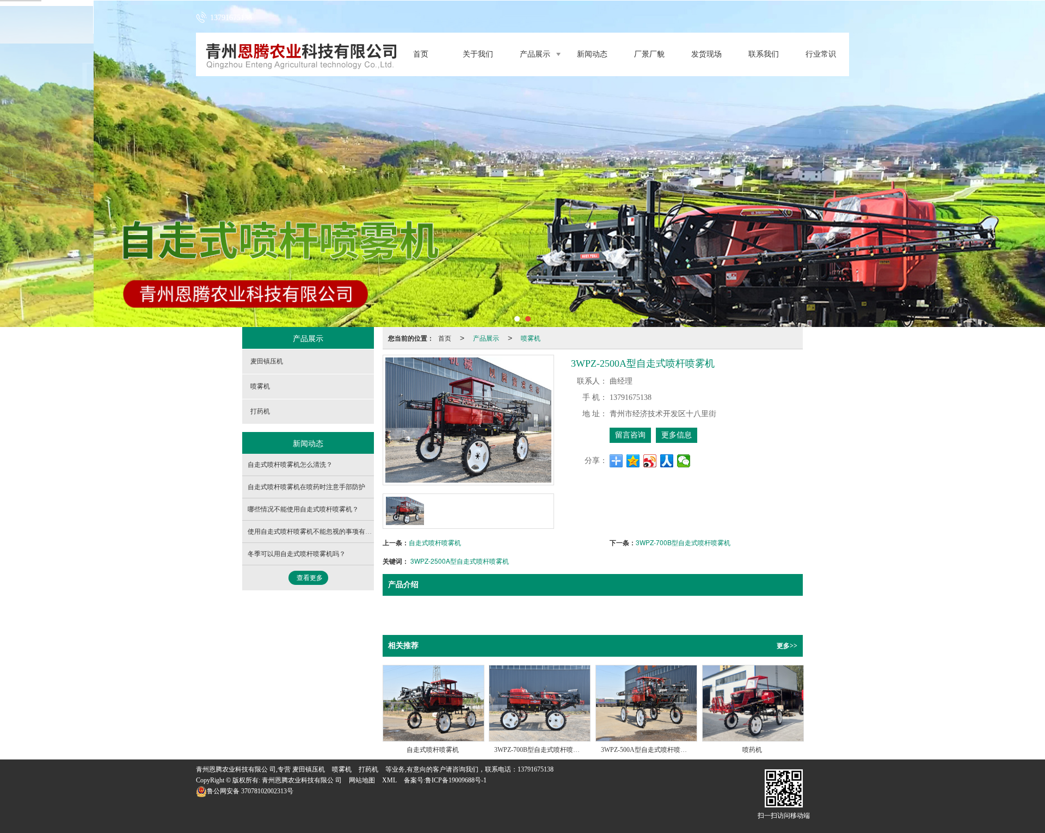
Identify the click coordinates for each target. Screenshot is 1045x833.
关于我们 (478, 54)
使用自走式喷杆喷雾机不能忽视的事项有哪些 (313, 531)
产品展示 (535, 54)
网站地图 (362, 780)
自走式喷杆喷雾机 (435, 542)
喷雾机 (530, 337)
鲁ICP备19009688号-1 (456, 780)
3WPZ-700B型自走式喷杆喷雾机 (683, 542)
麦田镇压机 (266, 361)
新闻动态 (592, 54)
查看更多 (310, 578)
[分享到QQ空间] (633, 460)
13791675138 (536, 769)
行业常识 (821, 54)
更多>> (787, 646)
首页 (420, 54)
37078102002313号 (250, 791)
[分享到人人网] (667, 460)
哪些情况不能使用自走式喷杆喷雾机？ (303, 509)
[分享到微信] (684, 460)
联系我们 (763, 54)
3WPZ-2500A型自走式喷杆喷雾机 (459, 560)
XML (389, 780)
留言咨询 (630, 435)
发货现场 (706, 54)
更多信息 (676, 435)
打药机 (260, 411)
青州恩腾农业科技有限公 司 (302, 780)
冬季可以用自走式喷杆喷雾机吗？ (297, 554)
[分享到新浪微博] (650, 460)
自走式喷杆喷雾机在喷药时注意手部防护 (306, 487)
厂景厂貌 (649, 54)
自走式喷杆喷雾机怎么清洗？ (290, 464)
